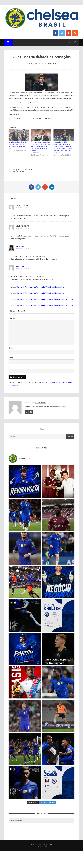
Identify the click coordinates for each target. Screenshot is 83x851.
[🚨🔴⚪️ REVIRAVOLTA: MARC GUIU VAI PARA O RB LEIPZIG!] (25, 481)
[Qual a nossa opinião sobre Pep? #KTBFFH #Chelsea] (25, 548)
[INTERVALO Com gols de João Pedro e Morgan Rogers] (58, 749)
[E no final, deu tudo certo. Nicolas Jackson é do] (58, 481)
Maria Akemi (33, 64)
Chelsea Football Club (24, 169)
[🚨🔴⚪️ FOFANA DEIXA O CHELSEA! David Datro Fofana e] (58, 515)
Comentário (13, 318)
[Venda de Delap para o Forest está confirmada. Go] (58, 649)
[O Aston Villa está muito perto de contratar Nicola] (58, 682)
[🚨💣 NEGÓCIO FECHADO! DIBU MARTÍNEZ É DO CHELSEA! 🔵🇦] (58, 582)
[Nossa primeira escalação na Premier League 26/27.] (25, 782)
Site (10, 367)
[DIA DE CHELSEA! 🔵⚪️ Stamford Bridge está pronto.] (58, 615)
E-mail (11, 357)
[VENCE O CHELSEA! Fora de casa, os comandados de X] (25, 749)
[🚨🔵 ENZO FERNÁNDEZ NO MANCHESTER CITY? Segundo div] (25, 716)
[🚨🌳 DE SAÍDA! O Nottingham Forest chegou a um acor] (58, 716)
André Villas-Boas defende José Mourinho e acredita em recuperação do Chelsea (18, 144)
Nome (11, 348)
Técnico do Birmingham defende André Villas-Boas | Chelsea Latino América (44, 299)
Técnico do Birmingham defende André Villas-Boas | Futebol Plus (40, 287)
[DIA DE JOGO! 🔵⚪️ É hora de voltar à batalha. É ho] (58, 782)
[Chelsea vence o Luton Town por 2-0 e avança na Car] (25, 582)
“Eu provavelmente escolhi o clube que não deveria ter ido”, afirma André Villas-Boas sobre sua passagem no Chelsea (41, 146)
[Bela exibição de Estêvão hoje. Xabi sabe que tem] (25, 515)
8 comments (52, 64)
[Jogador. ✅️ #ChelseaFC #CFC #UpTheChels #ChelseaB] (58, 548)
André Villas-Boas (19, 171)
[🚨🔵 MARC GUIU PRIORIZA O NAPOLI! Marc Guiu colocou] (25, 649)
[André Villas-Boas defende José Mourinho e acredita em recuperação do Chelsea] (19, 135)
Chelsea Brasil (48, 844)
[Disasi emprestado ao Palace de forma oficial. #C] (25, 682)
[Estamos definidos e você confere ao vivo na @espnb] (25, 615)
